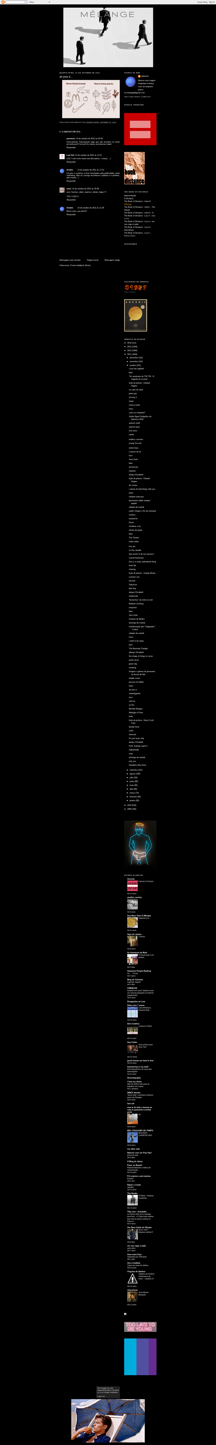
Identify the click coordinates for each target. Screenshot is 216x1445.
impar (131, 401)
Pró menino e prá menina (138, 1176)
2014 (129, 343)
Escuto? (130, 1179)
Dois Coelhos (133, 1024)
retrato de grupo (135, 530)
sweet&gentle (134, 693)
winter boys (134, 448)
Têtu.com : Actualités (136, 1212)
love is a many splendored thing (142, 562)
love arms (133, 431)
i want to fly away (136, 641)
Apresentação (130, 195)
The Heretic (132, 1193)
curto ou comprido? (137, 413)
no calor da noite (136, 390)
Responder (71, 147)
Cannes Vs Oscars (146, 881)
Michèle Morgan (135, 709)
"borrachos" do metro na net (141, 600)
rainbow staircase (136, 497)
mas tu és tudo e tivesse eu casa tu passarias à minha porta (139, 1109)
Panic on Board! (134, 1165)
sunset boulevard (136, 558)
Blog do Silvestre (135, 980)
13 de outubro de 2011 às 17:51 (90, 170)
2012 (129, 350)
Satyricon (133, 584)
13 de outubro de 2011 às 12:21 (88, 155)
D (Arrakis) (128, 198)
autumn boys (134, 427)
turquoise (133, 607)
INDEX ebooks (133, 1093)
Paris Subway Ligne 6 (138, 746)
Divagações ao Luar (136, 1001)
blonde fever (134, 727)
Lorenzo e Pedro (145, 1026)
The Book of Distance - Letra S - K (139, 213)
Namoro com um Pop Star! (139, 1153)
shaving (132, 569)
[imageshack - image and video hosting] (125, 1314)
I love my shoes (134, 1082)
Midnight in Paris (136, 712)
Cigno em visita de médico (137, 1265)
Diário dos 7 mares (135, 1005)
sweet (131, 434)
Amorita (130, 879)
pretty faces (134, 660)
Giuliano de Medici (137, 619)
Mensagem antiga (112, 260)
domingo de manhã (137, 623)
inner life (132, 565)
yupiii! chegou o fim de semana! (142, 511)
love (130, 455)
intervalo (132, 734)
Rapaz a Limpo (134, 1185)
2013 (129, 347)
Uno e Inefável (133, 1263)
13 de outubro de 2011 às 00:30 (89, 138)
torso (131, 409)
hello (131, 716)
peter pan (133, 393)
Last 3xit (70, 155)
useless (132, 515)
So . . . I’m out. (132, 973)
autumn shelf (134, 423)
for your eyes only (136, 738)
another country (134, 897)
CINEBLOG (132, 988)
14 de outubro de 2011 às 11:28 (90, 208)
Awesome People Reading (139, 971)
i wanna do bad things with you (142, 489)
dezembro (134, 358)
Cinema (142, 937)
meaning (132, 668)
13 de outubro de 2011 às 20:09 (85, 189)
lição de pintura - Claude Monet (142, 573)
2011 (129, 354)
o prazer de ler (135, 452)
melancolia (133, 596)
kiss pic (132, 546)
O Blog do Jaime (135, 1161)
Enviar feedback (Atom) (80, 265)
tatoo (131, 686)
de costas (133, 485)
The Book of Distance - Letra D (137, 201)
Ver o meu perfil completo (137, 97)
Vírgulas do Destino (136, 1271)
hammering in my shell (137, 1067)
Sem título (133, 459)
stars (131, 753)
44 (140, 1114)
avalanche (133, 518)
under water (134, 541)
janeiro (133, 800)
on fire (131, 705)
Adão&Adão (134, 750)
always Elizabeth (136, 475)
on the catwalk (135, 550)
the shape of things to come (141, 656)
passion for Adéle (136, 682)
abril (132, 789)
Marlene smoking (136, 604)
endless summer (136, 439)
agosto (133, 774)
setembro (134, 770)
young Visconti (135, 443)
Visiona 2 (133, 397)
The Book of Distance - (134, 221)
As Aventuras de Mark (137, 952)
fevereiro (134, 797)
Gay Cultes (132, 1042)
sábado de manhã (136, 507)
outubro (133, 365)
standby (130, 1187)
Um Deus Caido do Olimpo (139, 1227)
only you (132, 761)
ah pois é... (133, 690)
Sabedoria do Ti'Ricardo (137, 1257)
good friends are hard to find (140, 1061)
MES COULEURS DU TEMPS (140, 1130)
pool (130, 645)
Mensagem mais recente (70, 260)
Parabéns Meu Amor (137, 765)
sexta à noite (134, 405)
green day (133, 664)
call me (132, 701)
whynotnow (129, 230)
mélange (108, 14)
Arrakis (70, 170)
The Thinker (134, 538)
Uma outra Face (134, 1254)
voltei (131, 731)
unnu (69, 189)
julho (132, 777)
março (132, 793)
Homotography (134, 1078)
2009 (129, 809)
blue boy (132, 588)
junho (132, 781)
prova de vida (132, 1155)
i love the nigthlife (136, 369)
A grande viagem (134, 982)
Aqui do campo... (135, 934)
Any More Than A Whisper (139, 916)
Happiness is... (144, 918)
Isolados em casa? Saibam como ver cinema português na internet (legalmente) (140, 993)
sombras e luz (135, 526)
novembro (134, 361)
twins (131, 493)
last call (130, 1103)
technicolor (133, 467)
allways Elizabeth (136, 652)
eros (131, 697)
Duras (131, 522)
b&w (131, 372)
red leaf (132, 581)
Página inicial (92, 260)
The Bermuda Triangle (138, 648)
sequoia (132, 471)
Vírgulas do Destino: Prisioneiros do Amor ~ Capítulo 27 (147, 1276)
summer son (134, 577)
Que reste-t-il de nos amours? (141, 554)
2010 (129, 805)
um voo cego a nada (136, 1246)
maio (132, 785)
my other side (133, 1149)
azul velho (131, 1248)
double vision (134, 678)
